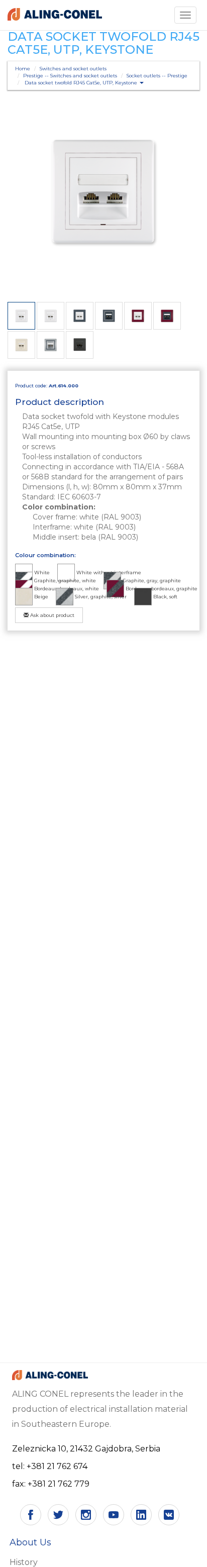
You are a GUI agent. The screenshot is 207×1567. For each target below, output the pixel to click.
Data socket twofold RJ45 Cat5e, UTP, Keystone (82, 82)
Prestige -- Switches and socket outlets (70, 75)
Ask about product (51, 615)
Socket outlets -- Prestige (157, 75)
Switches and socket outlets (73, 68)
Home (22, 68)
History (24, 1562)
